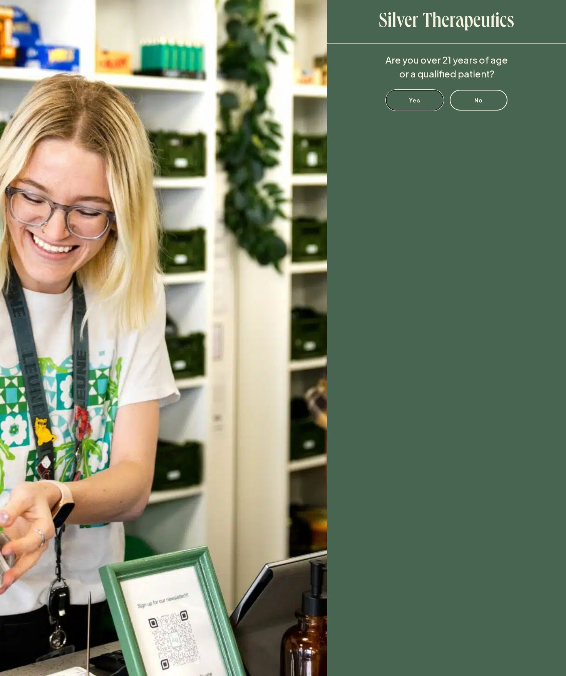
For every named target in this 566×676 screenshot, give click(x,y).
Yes (414, 100)
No (478, 100)
